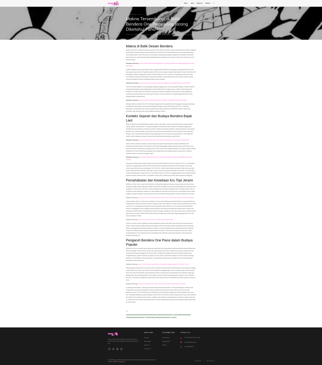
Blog (192, 3)
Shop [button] (185, 3)
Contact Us (147, 348)
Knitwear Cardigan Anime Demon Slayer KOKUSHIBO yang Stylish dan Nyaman (162, 283)
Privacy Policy (198, 360)
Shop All (146, 337)
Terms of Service (210, 360)
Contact (207, 3)
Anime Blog (147, 341)
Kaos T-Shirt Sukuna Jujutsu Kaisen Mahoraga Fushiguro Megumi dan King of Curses (163, 264)
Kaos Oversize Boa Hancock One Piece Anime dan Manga (155, 219)
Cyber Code (122, 361)
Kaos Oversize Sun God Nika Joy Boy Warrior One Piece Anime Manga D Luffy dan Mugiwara (166, 197)
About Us (199, 3)
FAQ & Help (165, 337)
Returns (164, 345)
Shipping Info (166, 341)
